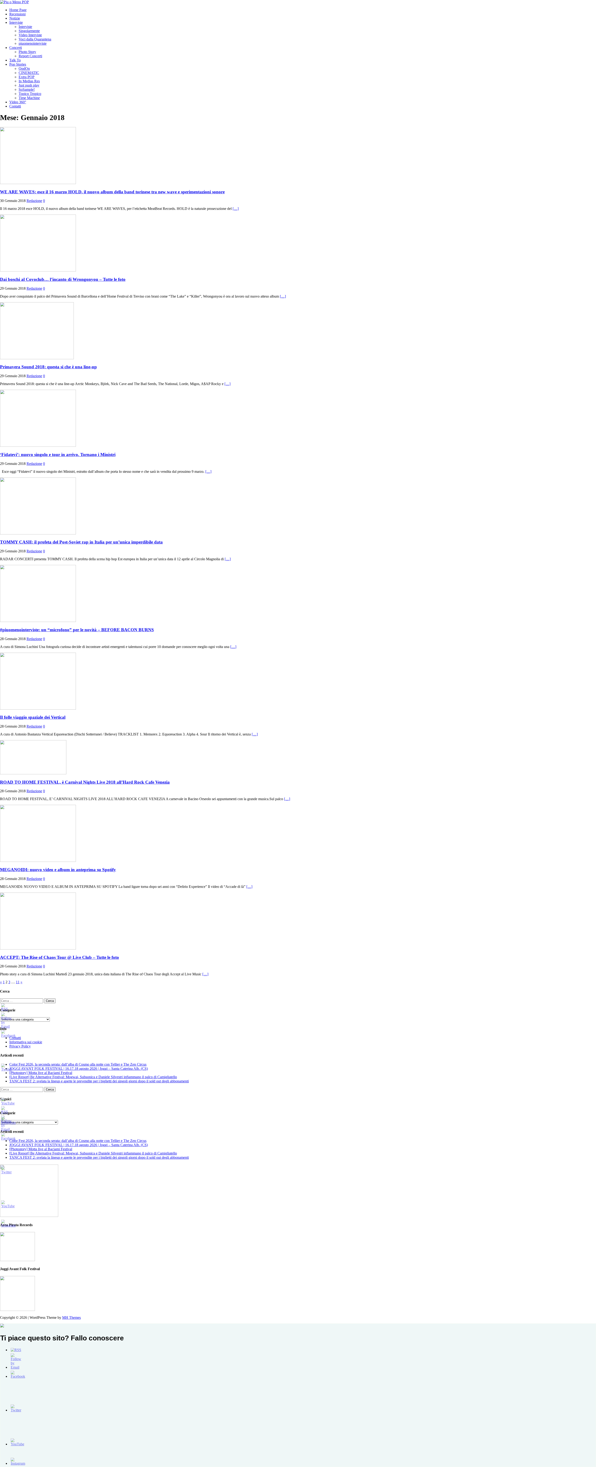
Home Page (18, 10)
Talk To (15, 60)
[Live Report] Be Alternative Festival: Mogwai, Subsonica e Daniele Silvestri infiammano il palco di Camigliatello (93, 1077)
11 (18, 982)
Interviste (16, 22)
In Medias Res (29, 81)
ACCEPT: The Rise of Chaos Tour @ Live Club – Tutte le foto (59, 957)
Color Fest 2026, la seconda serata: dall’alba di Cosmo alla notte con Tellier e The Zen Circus (77, 1064)
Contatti (15, 106)
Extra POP (26, 77)
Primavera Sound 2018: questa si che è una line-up (48, 366)
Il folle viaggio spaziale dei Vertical (32, 717)
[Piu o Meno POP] (14, 2)
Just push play (29, 85)
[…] (236, 209)
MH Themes (71, 1317)
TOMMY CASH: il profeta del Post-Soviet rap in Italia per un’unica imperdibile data (81, 542)
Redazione (34, 201)
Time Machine (29, 98)
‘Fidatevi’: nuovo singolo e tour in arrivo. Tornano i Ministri (57, 454)
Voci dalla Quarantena (35, 39)
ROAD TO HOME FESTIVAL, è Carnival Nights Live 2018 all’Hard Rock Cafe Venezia (85, 782)
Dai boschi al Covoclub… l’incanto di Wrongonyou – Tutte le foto (62, 279)
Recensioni (17, 14)
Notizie (14, 18)
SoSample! (27, 89)
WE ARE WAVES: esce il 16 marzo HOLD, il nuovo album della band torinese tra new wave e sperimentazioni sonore (112, 191)
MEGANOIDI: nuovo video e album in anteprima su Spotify (58, 869)
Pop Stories (17, 64)
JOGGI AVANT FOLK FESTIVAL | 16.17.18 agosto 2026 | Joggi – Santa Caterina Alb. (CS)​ (78, 1069)
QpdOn (24, 68)
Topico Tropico (30, 94)
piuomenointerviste (33, 43)
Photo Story (27, 52)
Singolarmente (29, 31)
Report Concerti (30, 56)
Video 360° (17, 102)
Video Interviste (30, 35)
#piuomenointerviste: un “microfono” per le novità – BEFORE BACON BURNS (77, 629)
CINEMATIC (29, 73)
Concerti (15, 48)
